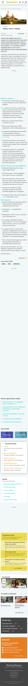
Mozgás (9, 8)
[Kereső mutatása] (20, 2)
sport (3, 263)
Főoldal (2, 8)
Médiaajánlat (14, 675)
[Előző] (21, 429)
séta (9, 263)
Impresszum (14, 673)
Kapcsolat (14, 677)
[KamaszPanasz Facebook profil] (14, 583)
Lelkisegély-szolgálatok (8, 626)
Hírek (6, 8)
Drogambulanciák (7, 623)
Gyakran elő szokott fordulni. (12, 652)
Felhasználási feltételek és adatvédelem (14, 671)
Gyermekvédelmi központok (10, 628)
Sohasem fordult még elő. (11, 647)
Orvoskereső (5, 631)
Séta (4, 108)
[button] (23, 2)
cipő (11, 209)
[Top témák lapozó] (14, 429)
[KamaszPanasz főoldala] (12, 2)
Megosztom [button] (21, 33)
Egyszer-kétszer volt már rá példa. (13, 650)
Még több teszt (19, 612)
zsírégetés (16, 263)
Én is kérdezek (18, 568)
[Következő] (25, 429)
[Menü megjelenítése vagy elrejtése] (3, 2)
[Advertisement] (14, 333)
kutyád (4, 196)
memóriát (5, 137)
